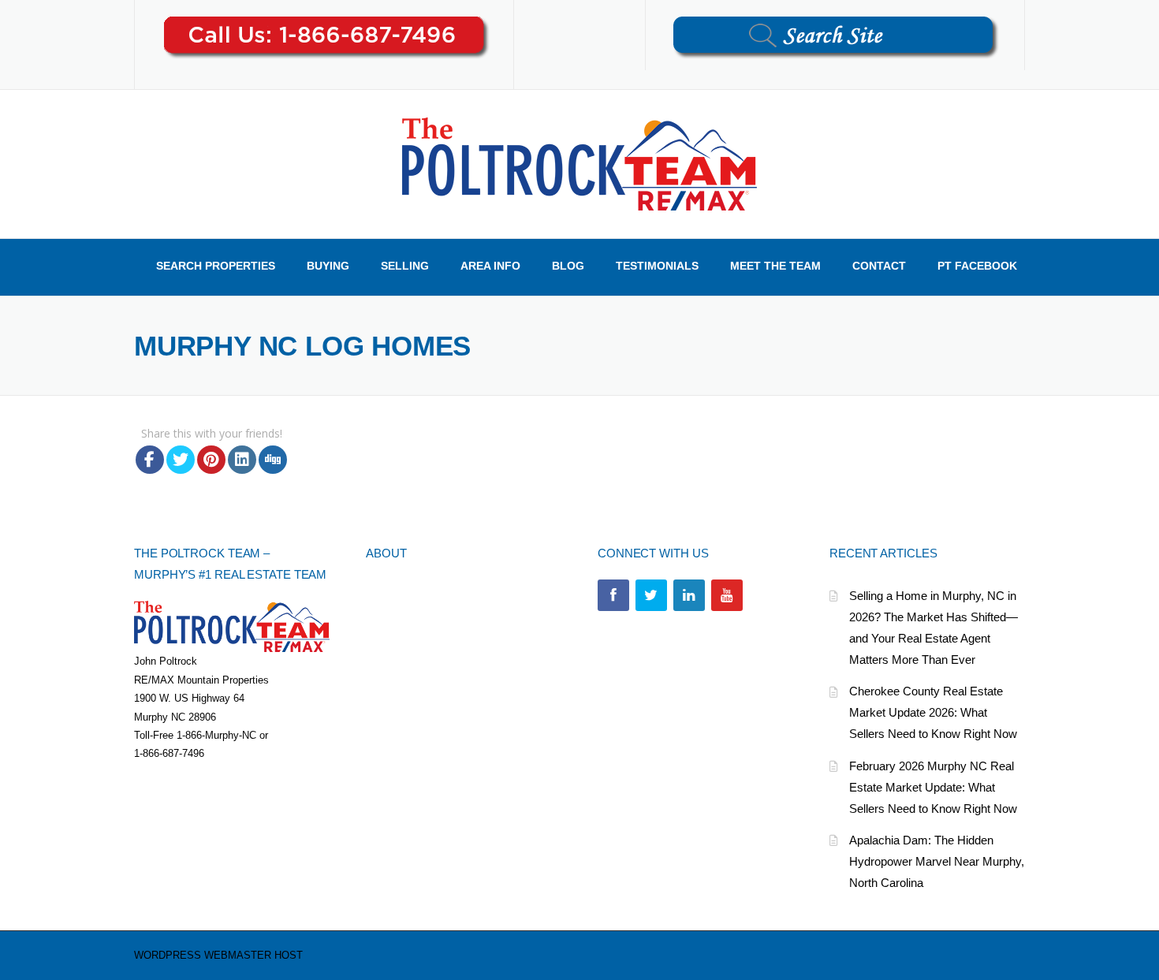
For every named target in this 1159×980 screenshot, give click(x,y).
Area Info (490, 265)
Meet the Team (775, 265)
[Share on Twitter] (180, 459)
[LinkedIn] (689, 595)
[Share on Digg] (273, 459)
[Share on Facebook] (150, 459)
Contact (879, 265)
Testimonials (657, 265)
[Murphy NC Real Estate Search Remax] (579, 163)
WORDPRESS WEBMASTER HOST (218, 955)
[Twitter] (651, 595)
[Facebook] (613, 595)
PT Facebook (977, 265)
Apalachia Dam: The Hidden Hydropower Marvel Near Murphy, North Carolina (936, 861)
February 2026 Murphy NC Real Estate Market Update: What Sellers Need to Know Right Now (933, 787)
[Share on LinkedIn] (242, 459)
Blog (568, 265)
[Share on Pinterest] (211, 459)
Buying (328, 265)
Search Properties (215, 265)
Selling (405, 265)
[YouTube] (727, 595)
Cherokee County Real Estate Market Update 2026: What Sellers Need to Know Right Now (933, 712)
